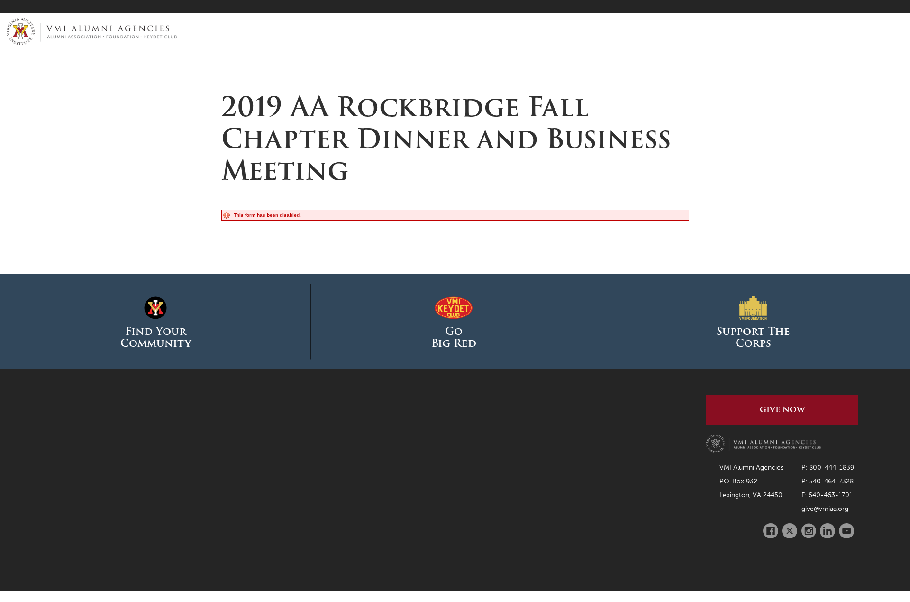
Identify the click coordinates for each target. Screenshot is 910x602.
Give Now (782, 410)
